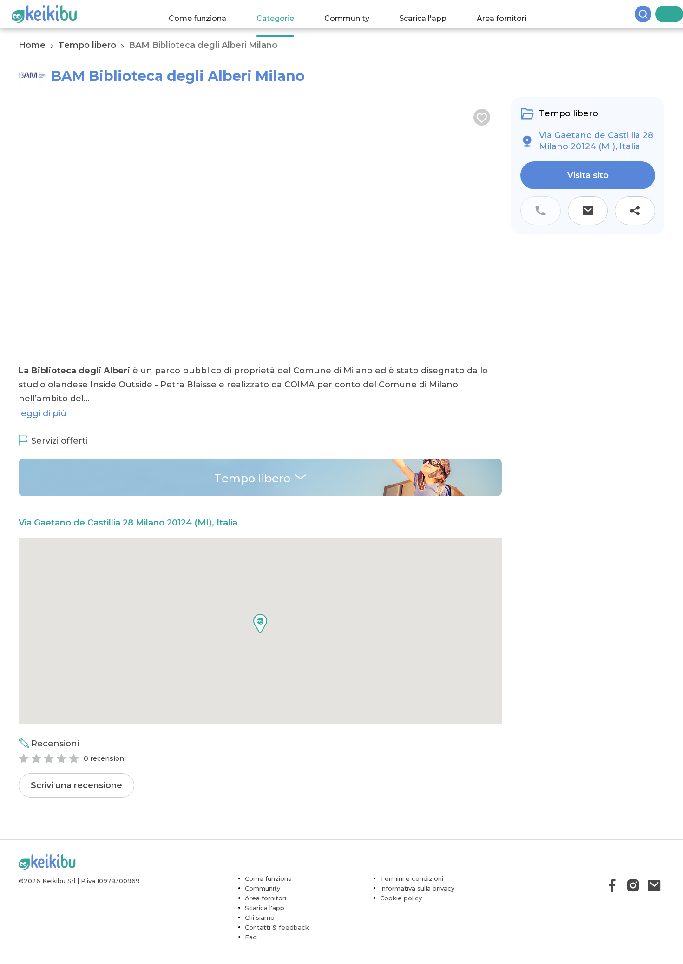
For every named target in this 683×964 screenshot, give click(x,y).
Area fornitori (511, 13)
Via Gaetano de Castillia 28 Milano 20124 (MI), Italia (128, 540)
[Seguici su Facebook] (612, 902)
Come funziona (207, 13)
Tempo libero (87, 45)
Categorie (284, 13)
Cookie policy (401, 915)
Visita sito (588, 175)
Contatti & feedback (277, 944)
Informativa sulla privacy (417, 905)
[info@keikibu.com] (654, 902)
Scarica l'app (432, 13)
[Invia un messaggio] (588, 210)
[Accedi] (676, 14)
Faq (251, 954)
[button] (260, 641)
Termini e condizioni (411, 895)
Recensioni (55, 761)
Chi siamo (260, 934)
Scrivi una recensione (76, 803)
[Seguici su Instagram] (633, 902)
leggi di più (42, 430)
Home (32, 45)
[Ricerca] (660, 14)
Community (355, 13)
